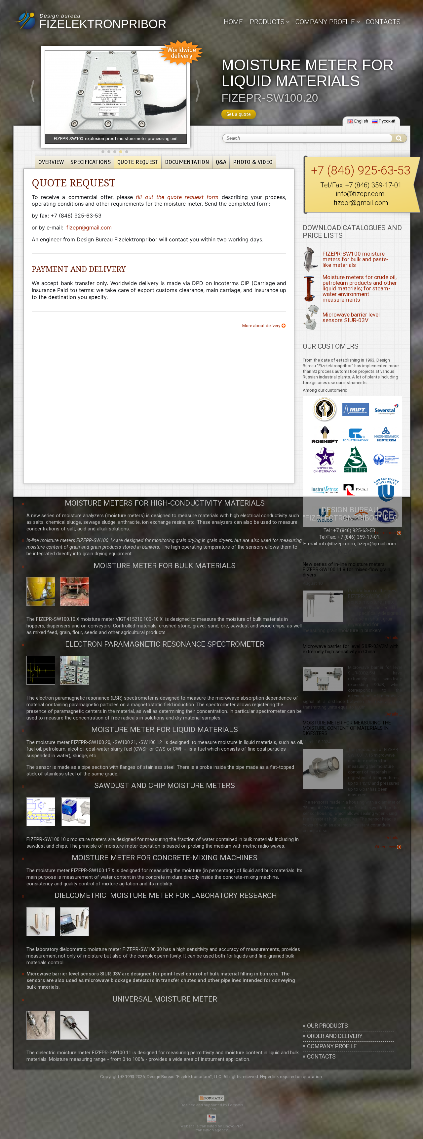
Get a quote (238, 114)
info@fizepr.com (360, 194)
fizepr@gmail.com (361, 203)
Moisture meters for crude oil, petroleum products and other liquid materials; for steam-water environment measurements (360, 288)
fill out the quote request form (177, 197)
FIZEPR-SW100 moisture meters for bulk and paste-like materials (356, 259)
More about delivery (261, 325)
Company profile (332, 1046)
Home (233, 22)
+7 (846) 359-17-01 (373, 185)
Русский (387, 121)
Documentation (187, 162)
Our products (327, 1025)
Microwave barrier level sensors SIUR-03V (351, 317)
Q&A (221, 162)
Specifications (90, 162)
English (361, 121)
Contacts (383, 22)
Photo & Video (253, 162)
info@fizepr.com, (337, 544)
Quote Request (137, 162)
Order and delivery (335, 1036)
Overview (51, 162)
